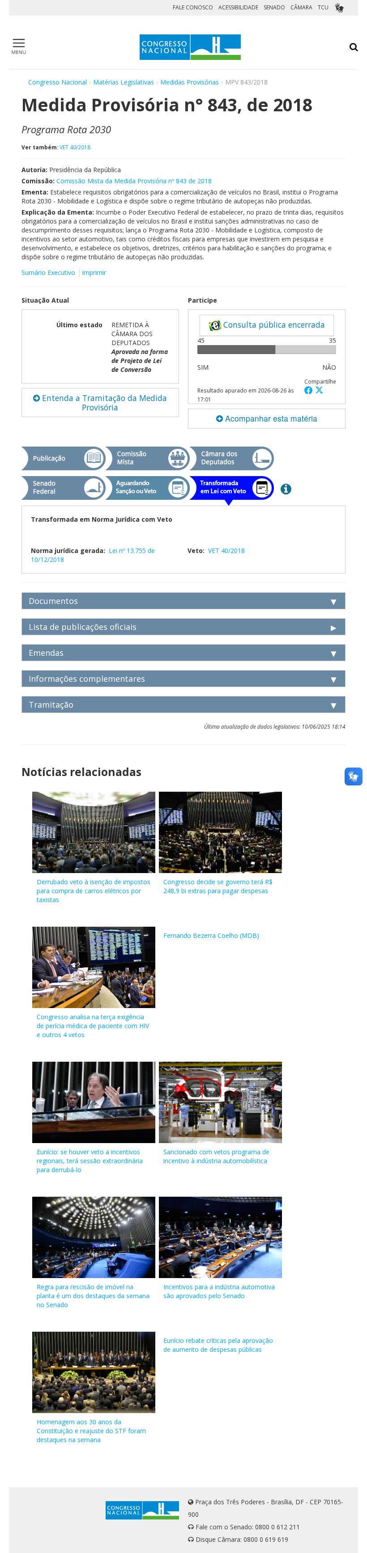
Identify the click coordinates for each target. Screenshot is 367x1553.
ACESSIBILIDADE (238, 7)
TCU (323, 7)
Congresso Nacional (57, 82)
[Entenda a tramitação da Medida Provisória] (286, 488)
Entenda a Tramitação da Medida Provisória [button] (103, 402)
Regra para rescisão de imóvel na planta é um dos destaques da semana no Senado (93, 1296)
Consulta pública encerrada (273, 324)
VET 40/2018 (75, 147)
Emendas (46, 652)
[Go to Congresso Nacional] (190, 47)
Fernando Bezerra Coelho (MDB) (211, 935)
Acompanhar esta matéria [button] (270, 418)
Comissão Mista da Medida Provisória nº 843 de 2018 (134, 181)
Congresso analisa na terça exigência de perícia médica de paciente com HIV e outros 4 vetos (93, 1026)
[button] (309, 390)
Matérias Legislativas (123, 82)
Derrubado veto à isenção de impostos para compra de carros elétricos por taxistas (93, 891)
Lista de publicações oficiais (83, 626)
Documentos (53, 600)
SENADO (274, 7)
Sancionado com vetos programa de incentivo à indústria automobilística (216, 1156)
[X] (319, 390)
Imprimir (94, 272)
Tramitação (51, 704)
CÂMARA (301, 7)
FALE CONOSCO (193, 7)
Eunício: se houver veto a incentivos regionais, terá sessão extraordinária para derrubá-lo (90, 1161)
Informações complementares (87, 678)
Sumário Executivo (48, 272)
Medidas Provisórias (189, 82)
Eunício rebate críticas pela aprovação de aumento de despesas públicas (218, 1345)
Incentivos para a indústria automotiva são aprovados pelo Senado (219, 1291)
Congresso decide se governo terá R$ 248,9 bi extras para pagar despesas (218, 886)
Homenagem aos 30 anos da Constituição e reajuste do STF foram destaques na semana (91, 1431)
